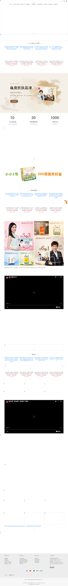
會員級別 (55, 4)
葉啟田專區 (40, 4)
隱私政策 (37, 558)
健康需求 (28, 4)
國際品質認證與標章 (24, 561)
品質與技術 (22, 558)
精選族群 (34, 4)
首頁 (11, 4)
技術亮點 (21, 563)
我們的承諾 (6, 561)
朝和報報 (50, 4)
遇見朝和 (6, 558)
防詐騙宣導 (37, 562)
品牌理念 (6, 559)
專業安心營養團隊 (8, 562)
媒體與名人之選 (7, 563)
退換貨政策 (37, 561)
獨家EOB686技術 (23, 562)
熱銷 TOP (23, 4)
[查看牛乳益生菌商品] (28, 174)
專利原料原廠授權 (23, 559)
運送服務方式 (37, 559)
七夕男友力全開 (16, 4)
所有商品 (45, 4)
